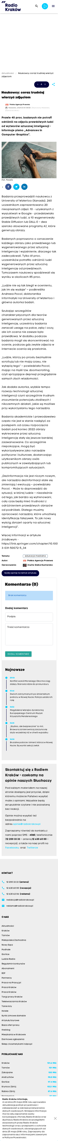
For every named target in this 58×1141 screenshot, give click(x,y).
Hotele (5, 1011)
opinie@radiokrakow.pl (26, 824)
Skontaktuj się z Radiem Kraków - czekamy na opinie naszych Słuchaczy (28, 775)
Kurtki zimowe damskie (14, 1016)
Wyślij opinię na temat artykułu (20, 573)
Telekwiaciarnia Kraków (14, 1002)
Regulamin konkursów (13, 964)
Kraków (6, 931)
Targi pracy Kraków (12, 997)
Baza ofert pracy (10, 1025)
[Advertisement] (29, 43)
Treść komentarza (18, 627)
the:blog (6, 1030)
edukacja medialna (35, 556)
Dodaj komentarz (18, 654)
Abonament (8, 969)
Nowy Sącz (7, 945)
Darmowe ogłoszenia (13, 1039)
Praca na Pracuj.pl (11, 983)
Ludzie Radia (8, 959)
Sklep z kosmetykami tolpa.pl (17, 1044)
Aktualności (8, 73)
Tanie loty (7, 1006)
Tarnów (6, 935)
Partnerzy (7, 978)
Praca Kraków (9, 987)
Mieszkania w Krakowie (14, 1035)
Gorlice (5, 954)
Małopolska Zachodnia (14, 940)
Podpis (11, 616)
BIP (3, 973)
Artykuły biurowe (10, 1020)
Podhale (6, 950)
